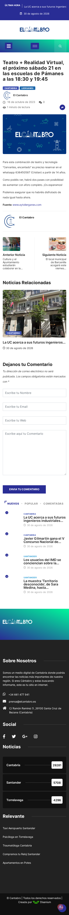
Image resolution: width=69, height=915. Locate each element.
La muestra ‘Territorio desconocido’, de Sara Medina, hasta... (41, 584)
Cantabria (11, 88)
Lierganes (27, 88)
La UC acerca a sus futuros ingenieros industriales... (45, 519)
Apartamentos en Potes (17, 862)
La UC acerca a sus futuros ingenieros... (34, 342)
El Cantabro (20, 95)
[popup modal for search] (60, 46)
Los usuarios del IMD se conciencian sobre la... (42, 561)
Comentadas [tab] (53, 503)
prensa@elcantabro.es (22, 701)
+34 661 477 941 (18, 694)
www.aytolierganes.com (27, 204)
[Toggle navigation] (9, 46)
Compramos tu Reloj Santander (21, 854)
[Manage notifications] (60, 907)
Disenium (45, 902)
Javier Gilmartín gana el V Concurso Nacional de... (44, 540)
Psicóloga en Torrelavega (18, 836)
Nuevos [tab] (13, 503)
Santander (30, 556)
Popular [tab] (31, 503)
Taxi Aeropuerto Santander (19, 828)
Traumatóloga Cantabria (17, 845)
